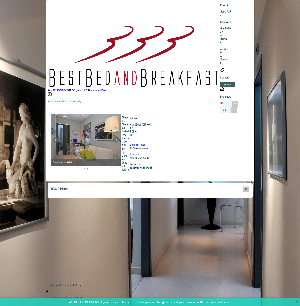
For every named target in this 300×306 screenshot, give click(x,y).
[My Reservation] (222, 90)
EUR (224, 109)
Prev (56, 140)
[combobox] (230, 104)
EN (226, 104)
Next (116, 140)
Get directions (137, 144)
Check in (224, 5)
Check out (225, 22)
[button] (227, 84)
